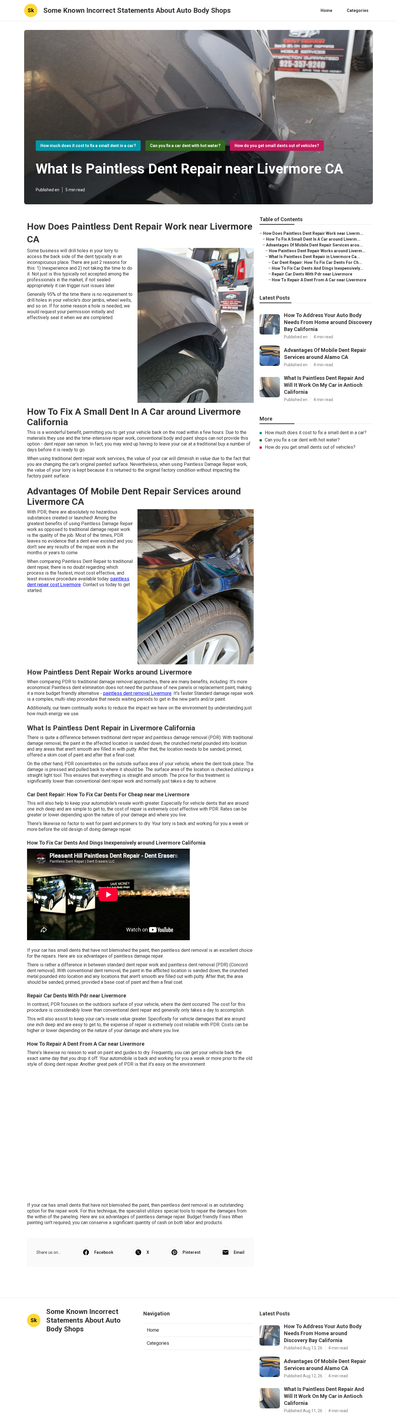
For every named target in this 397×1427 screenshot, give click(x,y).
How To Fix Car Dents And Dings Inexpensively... (317, 268)
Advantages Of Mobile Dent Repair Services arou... (314, 245)
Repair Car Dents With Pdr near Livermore (312, 274)
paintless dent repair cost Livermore (78, 581)
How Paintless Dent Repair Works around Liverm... (317, 250)
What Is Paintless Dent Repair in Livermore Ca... (314, 256)
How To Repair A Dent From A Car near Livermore (319, 280)
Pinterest (192, 1252)
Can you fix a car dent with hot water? (185, 145)
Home (326, 10)
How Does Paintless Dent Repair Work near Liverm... (313, 233)
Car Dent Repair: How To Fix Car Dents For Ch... (317, 262)
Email (239, 1252)
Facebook (103, 1252)
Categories (358, 10)
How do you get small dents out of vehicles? (277, 145)
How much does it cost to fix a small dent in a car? (88, 145)
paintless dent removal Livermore (137, 693)
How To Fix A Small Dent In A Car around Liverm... (313, 239)
